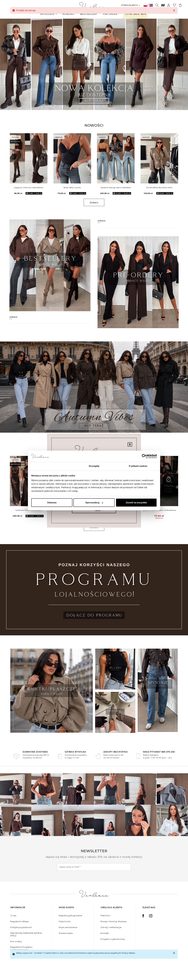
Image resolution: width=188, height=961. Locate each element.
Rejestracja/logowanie (70, 915)
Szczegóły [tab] (94, 466)
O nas (13, 915)
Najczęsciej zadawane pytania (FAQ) (26, 934)
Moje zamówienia (68, 927)
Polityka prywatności (21, 927)
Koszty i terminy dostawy (114, 921)
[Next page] (181, 64)
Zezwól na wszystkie (136, 502)
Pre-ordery (16, 941)
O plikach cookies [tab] (138, 466)
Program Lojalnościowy (113, 939)
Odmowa (51, 502)
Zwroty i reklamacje (111, 927)
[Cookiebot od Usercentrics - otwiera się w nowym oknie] (144, 456)
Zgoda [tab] (50, 466)
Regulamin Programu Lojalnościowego (21, 948)
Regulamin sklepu (19, 921)
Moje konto (65, 921)
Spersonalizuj (92, 502)
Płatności (105, 915)
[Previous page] (6, 64)
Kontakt (105, 933)
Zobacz (94, 202)
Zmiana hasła (66, 933)
